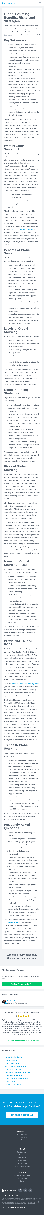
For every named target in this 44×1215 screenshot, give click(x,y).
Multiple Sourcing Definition (14, 1057)
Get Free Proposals (22, 1115)
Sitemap (22, 1143)
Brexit (6, 667)
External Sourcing (11, 1060)
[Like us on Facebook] (20, 1190)
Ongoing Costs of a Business (14, 1084)
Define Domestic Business (13, 1075)
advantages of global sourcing (22, 229)
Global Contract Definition (13, 1063)
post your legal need (11, 922)
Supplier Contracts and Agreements (16, 1078)
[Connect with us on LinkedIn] (30, 1190)
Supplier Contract (10, 1081)
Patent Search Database (13, 1069)
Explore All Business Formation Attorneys (22, 1040)
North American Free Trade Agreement (26, 684)
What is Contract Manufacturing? (16, 1066)
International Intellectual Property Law (17, 1072)
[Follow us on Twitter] (25, 1190)
